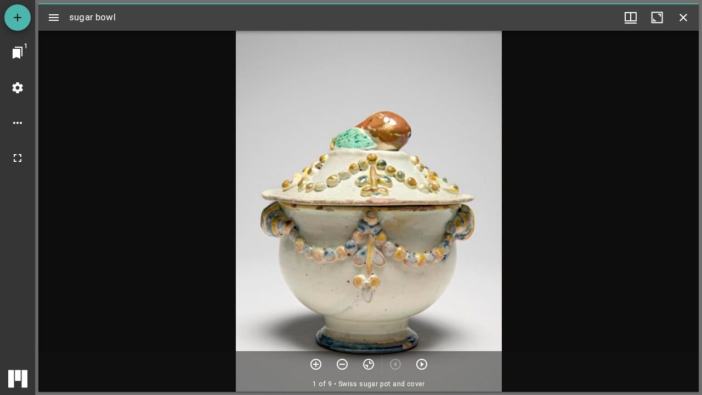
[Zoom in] (316, 364)
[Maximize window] (657, 17)
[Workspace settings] (17, 88)
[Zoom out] (342, 364)
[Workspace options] (17, 123)
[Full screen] (17, 158)
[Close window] (683, 17)
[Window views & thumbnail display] (631, 17)
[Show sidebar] (54, 17)
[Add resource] (17, 17)
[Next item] (422, 364)
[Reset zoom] (368, 364)
